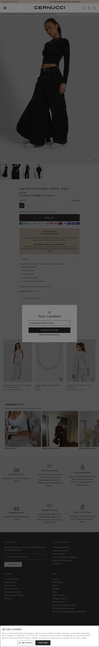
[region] (49, 636)
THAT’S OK (42, 643)
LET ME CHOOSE (25, 643)
